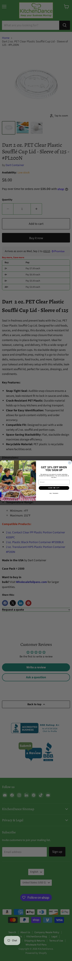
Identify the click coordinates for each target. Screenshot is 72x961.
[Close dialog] (69, 462)
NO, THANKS (54, 493)
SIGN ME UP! (54, 488)
